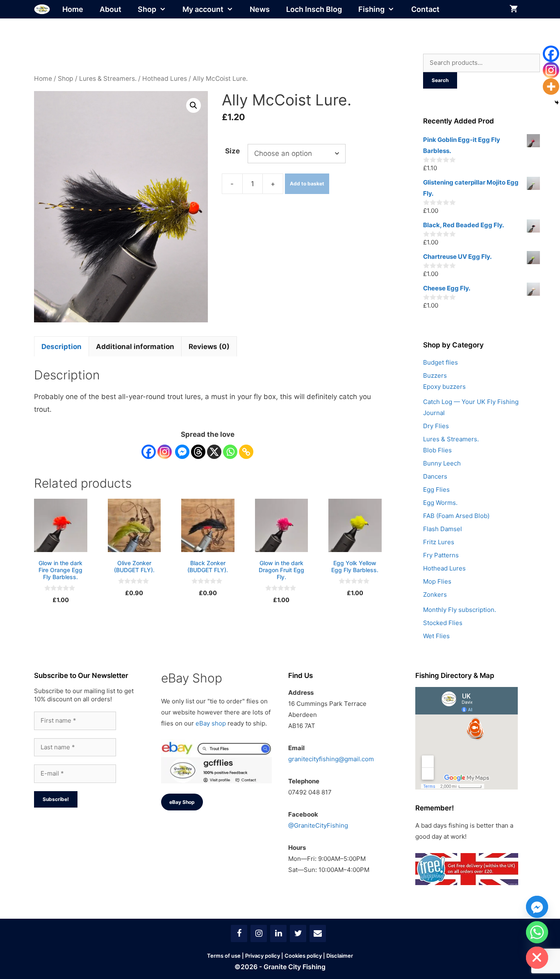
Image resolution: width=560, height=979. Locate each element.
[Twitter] (298, 933)
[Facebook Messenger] (182, 452)
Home (72, 9)
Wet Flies (436, 636)
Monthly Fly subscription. (459, 610)
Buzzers (435, 375)
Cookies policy (303, 955)
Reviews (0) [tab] (209, 346)
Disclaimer (339, 955)
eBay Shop (182, 802)
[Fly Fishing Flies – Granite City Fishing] (42, 9)
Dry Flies (436, 426)
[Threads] (198, 452)
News (260, 9)
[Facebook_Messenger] (537, 907)
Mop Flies (437, 581)
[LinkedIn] (278, 933)
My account (202, 9)
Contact (425, 9)
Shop (147, 9)
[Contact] (318, 933)
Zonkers (435, 594)
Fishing (371, 9)
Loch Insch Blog (314, 9)
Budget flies (440, 362)
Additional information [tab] (135, 346)
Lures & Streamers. (108, 78)
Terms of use (224, 955)
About (110, 9)
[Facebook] (148, 452)
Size (232, 151)
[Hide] (556, 102)
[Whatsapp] (230, 452)
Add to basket (307, 183)
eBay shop (211, 723)
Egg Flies (436, 489)
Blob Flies (437, 450)
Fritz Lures (438, 542)
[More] (551, 86)
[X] (214, 452)
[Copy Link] (246, 452)
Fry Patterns (441, 555)
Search (440, 80)
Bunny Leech (442, 463)
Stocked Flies (442, 623)
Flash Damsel (442, 529)
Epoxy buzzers (444, 386)
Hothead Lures (164, 78)
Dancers (435, 476)
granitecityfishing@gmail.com (331, 759)
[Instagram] (164, 452)
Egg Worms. (440, 503)
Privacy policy (262, 955)
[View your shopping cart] (513, 9)
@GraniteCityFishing (318, 825)
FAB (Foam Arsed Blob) (456, 516)
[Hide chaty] (537, 958)
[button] (193, 105)
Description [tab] (61, 346)
